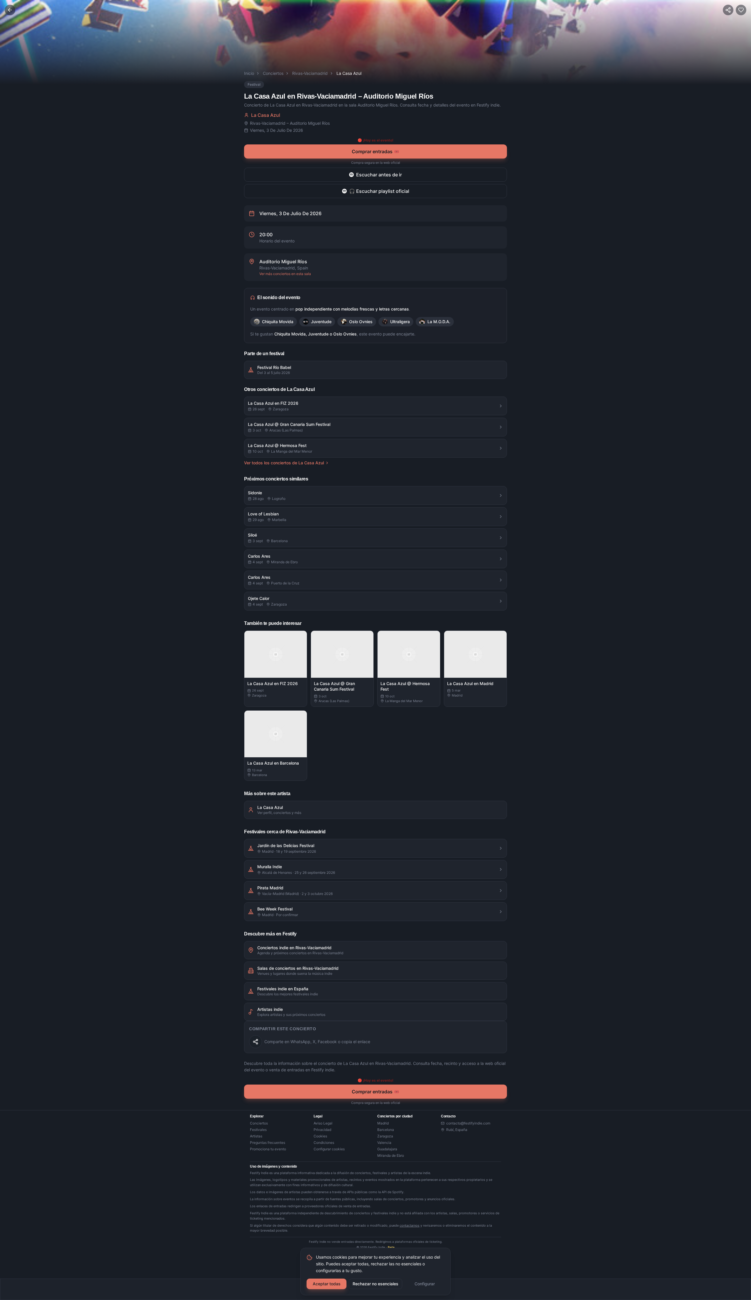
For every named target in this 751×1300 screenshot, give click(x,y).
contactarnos (410, 1225)
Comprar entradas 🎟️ (376, 151)
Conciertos (273, 73)
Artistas (256, 1136)
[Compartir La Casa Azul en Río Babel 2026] (255, 1041)
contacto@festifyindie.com (468, 1123)
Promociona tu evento (268, 1149)
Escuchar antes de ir (379, 175)
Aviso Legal (323, 1123)
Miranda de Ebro (390, 1155)
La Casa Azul (265, 115)
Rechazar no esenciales (375, 1283)
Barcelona (385, 1129)
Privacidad (322, 1129)
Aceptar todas (327, 1283)
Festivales (258, 1129)
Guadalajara (387, 1149)
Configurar (425, 1283)
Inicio (249, 73)
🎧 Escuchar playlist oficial (379, 191)
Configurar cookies (329, 1149)
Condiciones (324, 1142)
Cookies (320, 1136)
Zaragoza (385, 1136)
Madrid (383, 1123)
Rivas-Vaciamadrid (310, 73)
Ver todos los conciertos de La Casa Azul (284, 462)
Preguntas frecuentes (267, 1142)
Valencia (384, 1142)
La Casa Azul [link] (348, 73)
